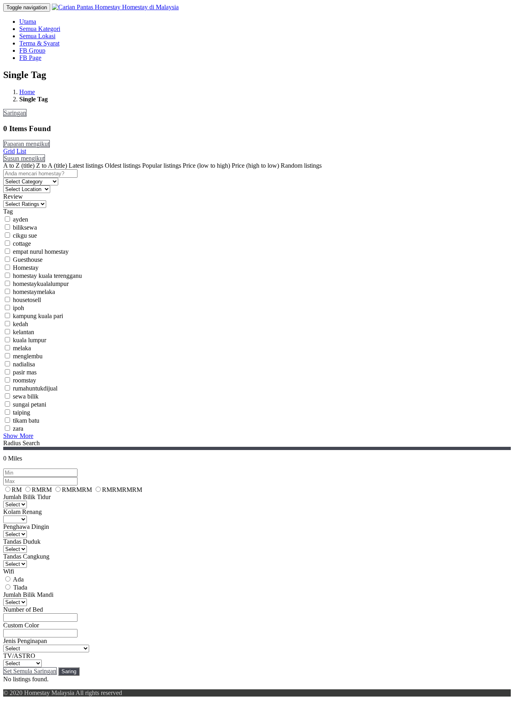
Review (13, 196)
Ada (18, 579)
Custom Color (21, 625)
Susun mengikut (24, 158)
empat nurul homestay (41, 251)
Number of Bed (23, 609)
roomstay (24, 380)
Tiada (20, 587)
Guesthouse (28, 259)
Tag (8, 211)
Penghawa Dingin (26, 526)
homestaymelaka (34, 291)
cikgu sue (25, 235)
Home (27, 91)
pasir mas (25, 372)
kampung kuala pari (38, 315)
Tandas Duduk (22, 541)
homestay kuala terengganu (47, 275)
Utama (27, 21)
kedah (20, 324)
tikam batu (26, 420)
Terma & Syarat (39, 43)
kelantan (23, 332)
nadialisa (24, 364)
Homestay (26, 267)
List (21, 151)
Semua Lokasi (37, 36)
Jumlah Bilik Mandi (28, 594)
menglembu (28, 356)
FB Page (30, 57)
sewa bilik (26, 396)
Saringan (15, 112)
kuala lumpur (29, 340)
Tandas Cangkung (26, 556)
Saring (68, 671)
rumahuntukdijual (35, 388)
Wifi (8, 571)
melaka (22, 348)
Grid (9, 151)
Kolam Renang (22, 511)
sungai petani (29, 404)
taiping (21, 412)
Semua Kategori (39, 28)
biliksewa (25, 227)
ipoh (18, 307)
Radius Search (21, 443)
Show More (18, 435)
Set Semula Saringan (30, 671)
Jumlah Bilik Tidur (27, 496)
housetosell (27, 299)
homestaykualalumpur (41, 283)
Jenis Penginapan (25, 640)
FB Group (32, 50)
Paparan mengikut (26, 143)
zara (18, 428)
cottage (22, 243)
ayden (20, 219)
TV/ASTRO (19, 655)
